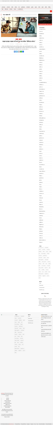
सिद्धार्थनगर (40, 224)
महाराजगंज (40, 173)
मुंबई (39, 180)
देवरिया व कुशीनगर (41, 118)
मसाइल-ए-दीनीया (41, 171)
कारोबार (16, 7)
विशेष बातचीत (41, 206)
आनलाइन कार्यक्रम (41, 49)
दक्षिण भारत (40, 111)
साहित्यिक (40, 222)
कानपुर (40, 71)
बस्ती (40, 155)
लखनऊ (40, 197)
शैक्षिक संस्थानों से (41, 211)
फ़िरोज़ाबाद (40, 144)
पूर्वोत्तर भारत (40, 138)
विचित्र (49, 7)
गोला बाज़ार (40, 93)
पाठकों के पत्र (41, 133)
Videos (40, 31)
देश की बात (40, 122)
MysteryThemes (11, 423)
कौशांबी (40, 75)
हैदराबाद (40, 242)
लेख (39, 200)
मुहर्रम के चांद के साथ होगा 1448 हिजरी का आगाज (46, 326)
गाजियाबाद (40, 84)
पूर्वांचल (32, 7)
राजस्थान (40, 193)
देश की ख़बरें (28, 7)
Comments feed (41, 287)
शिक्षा (2, 9)
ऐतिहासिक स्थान (41, 60)
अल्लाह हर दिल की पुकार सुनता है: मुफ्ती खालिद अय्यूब (46, 330)
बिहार (40, 162)
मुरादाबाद (40, 182)
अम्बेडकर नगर (41, 38)
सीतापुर (40, 229)
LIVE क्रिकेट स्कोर (20, 9)
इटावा (40, 51)
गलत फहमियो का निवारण (42, 82)
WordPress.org (41, 289)
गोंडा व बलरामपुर (41, 89)
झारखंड (40, 106)
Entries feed (41, 285)
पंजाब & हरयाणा (41, 131)
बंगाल (40, 146)
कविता (12, 7)
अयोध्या (40, 40)
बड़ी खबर (40, 149)
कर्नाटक (40, 62)
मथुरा (40, 166)
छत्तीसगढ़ (40, 98)
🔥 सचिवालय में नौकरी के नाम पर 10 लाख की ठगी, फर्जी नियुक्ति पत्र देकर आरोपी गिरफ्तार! (46, 318)
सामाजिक (40, 220)
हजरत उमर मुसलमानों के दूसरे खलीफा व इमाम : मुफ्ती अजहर (46, 322)
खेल (19, 7)
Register (24, 0)
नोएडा (40, 126)
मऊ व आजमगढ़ (41, 164)
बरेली (40, 153)
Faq (35, 423)
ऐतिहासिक (40, 58)
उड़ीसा (40, 53)
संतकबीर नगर (41, 213)
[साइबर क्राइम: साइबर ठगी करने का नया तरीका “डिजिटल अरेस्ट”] (19, 27)
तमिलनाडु (40, 109)
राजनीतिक (40, 191)
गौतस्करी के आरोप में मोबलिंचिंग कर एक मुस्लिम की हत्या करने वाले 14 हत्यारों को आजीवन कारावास (46, 335)
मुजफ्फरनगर (40, 177)
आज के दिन (40, 46)
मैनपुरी (40, 186)
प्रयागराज (40, 142)
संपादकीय (40, 215)
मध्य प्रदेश (40, 169)
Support (28, 423)
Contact (12, 0)
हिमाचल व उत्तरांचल (41, 240)
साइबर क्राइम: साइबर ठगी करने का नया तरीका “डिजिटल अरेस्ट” (18, 41)
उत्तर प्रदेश (8, 7)
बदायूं (40, 151)
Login (18, 0)
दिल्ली (40, 115)
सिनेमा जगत (6, 9)
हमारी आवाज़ (3, 7)
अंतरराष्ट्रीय (40, 33)
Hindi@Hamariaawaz (19, 44)
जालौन (40, 100)
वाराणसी (40, 202)
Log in (40, 283)
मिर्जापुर (40, 175)
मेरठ (39, 184)
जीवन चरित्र (41, 102)
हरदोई (40, 237)
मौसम (40, 189)
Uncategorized (41, 29)
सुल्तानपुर (40, 231)
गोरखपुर (20, 39)
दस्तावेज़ (40, 113)
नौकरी (39, 7)
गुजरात (40, 86)
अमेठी (40, 35)
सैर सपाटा (11, 9)
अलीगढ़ (40, 42)
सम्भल (40, 217)
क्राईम (36, 7)
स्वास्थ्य (15, 9)
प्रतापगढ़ (40, 140)
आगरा (40, 44)
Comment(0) (26, 44)
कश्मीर (40, 66)
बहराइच (40, 157)
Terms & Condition (42, 423)
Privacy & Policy (17, 423)
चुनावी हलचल (23, 7)
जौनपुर (40, 104)
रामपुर (40, 195)
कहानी (42, 7)
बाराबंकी (40, 160)
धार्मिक (46, 7)
